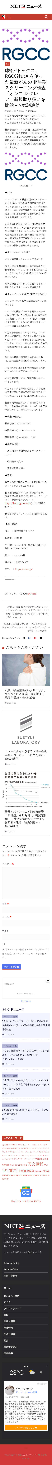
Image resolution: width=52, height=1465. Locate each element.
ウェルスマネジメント (11, 1151)
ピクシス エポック (36, 1155)
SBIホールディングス (40, 1145)
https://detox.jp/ (23, 569)
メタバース (30, 1159)
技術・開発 (9, 1321)
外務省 (24, 1165)
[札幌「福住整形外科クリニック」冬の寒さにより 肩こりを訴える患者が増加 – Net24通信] (26, 655)
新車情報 (5, 1175)
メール (7, 917)
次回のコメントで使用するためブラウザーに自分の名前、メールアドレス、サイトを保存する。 (25, 953)
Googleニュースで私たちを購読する (26, 1201)
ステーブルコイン (27, 1152)
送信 (30, 1252)
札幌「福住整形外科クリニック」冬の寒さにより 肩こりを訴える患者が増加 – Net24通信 (26, 693)
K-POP (18, 1145)
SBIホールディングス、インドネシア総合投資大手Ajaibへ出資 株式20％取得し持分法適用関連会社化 (26, 1025)
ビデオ (7, 1302)
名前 (5, 903)
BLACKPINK (10, 1145)
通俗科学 (8, 1353)
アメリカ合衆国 (22, 1148)
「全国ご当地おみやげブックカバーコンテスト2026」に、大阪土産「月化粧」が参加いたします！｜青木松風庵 (25, 1084)
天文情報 (35, 1164)
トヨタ (9, 1155)
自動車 (30, 1175)
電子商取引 (43, 1175)
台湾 (20, 1164)
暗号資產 (12, 1175)
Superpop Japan (7, 1148)
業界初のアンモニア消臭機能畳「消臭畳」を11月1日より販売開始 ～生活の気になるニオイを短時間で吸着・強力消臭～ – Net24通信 (25, 819)
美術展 (25, 1175)
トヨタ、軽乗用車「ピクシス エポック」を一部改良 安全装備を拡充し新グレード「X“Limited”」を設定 (25, 1055)
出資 (44, 1159)
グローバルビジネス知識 (26, 1392)
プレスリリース (20, 1159)
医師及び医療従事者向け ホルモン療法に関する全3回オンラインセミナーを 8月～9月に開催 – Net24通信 (24, 627)
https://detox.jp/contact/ (18, 503)
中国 (37, 1158)
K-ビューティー (26, 1145)
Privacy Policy (11, 1263)
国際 (6, 1314)
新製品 (46, 1171)
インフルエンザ (43, 1148)
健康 (40, 1159)
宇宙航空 (10, 1170)
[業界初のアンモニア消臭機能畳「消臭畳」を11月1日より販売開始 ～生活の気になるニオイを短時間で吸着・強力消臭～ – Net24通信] (26, 774)
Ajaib (4, 1145)
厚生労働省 (14, 1165)
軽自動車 (36, 1175)
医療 (7, 1165)
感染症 (40, 1171)
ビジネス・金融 (10, 1016)
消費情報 (8, 1327)
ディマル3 (37, 1151)
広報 (36, 1171)
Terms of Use (11, 1269)
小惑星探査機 (26, 1171)
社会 (7, 64)
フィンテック (8, 1159)
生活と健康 (9, 1334)
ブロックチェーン (13, 1308)
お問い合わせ (10, 1275)
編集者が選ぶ (10, 1346)
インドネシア (33, 1148)
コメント (8, 863)
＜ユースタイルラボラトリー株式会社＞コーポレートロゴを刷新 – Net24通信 (26, 754)
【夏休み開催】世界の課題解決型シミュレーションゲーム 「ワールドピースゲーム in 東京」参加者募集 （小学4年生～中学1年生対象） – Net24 (27, 612)
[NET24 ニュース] (3, 17)
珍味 (17, 1175)
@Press (22, 111)
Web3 (15, 1148)
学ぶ (46, 1164)
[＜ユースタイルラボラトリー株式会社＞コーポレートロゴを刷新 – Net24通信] (26, 712)
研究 (20, 1175)
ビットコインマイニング (20, 1155)
